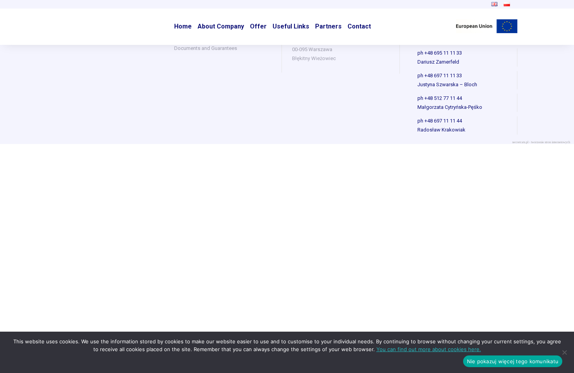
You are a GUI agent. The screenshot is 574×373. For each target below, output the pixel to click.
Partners (328, 26)
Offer (258, 26)
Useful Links (291, 26)
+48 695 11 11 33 (443, 53)
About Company (221, 26)
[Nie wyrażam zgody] (564, 352)
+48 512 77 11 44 (443, 98)
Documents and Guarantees (205, 48)
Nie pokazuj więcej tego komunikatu (513, 361)
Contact (359, 26)
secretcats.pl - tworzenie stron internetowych (541, 142)
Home (183, 26)
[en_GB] (494, 4)
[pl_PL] (507, 4)
